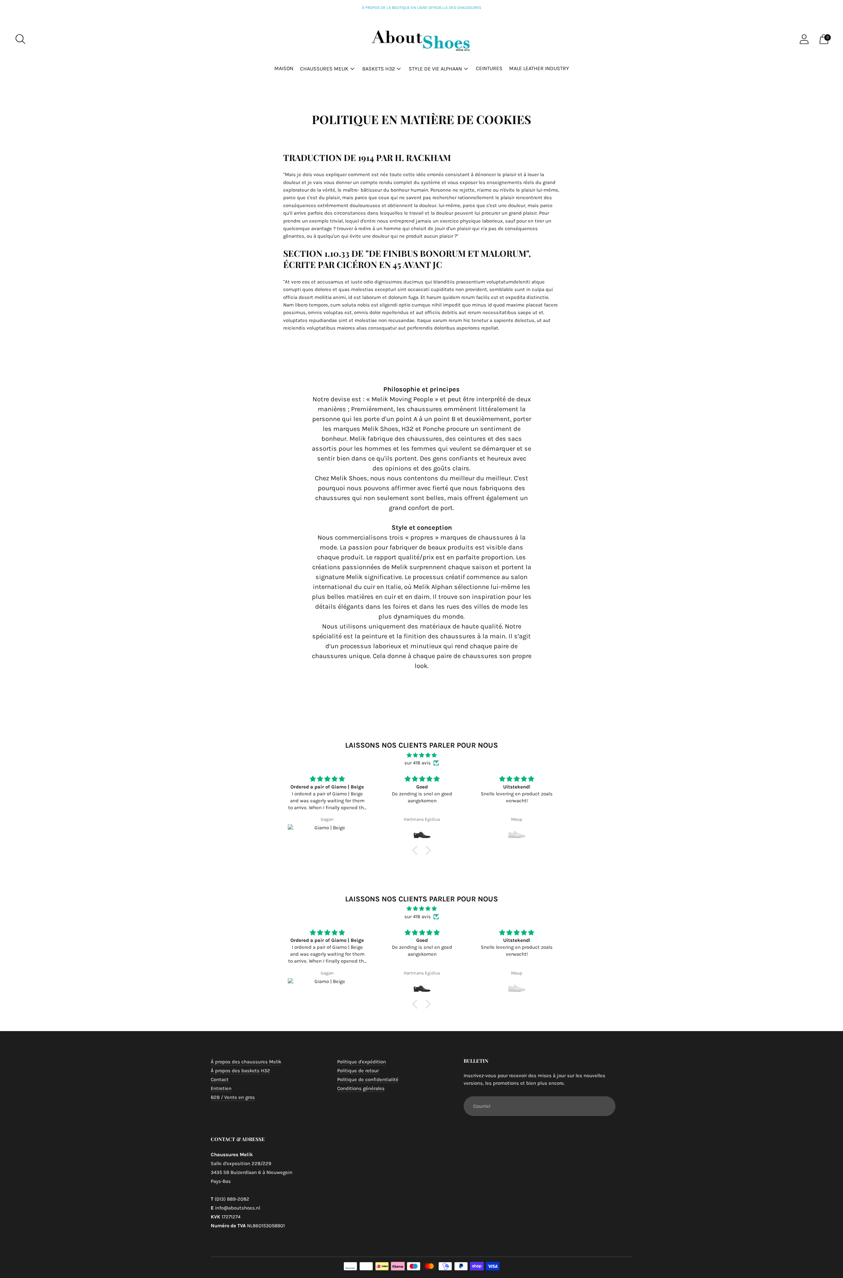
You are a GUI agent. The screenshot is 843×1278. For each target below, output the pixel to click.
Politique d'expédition (361, 1062)
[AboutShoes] (421, 39)
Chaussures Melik (324, 69)
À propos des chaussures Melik (246, 1062)
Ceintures (489, 68)
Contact (220, 1079)
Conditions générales (361, 1088)
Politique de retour (358, 1071)
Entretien (221, 1088)
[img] (421, 755)
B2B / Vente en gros (233, 1097)
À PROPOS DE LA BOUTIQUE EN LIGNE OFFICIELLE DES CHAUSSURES (421, 7)
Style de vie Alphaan (435, 69)
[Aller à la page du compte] (804, 39)
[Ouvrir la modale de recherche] (20, 39)
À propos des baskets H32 (240, 1071)
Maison (283, 68)
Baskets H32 (378, 69)
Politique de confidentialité (367, 1079)
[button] (416, 850)
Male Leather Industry (539, 68)
